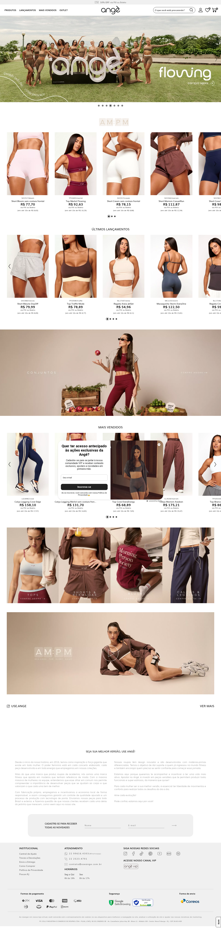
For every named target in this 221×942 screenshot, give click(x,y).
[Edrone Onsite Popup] (110, 471)
